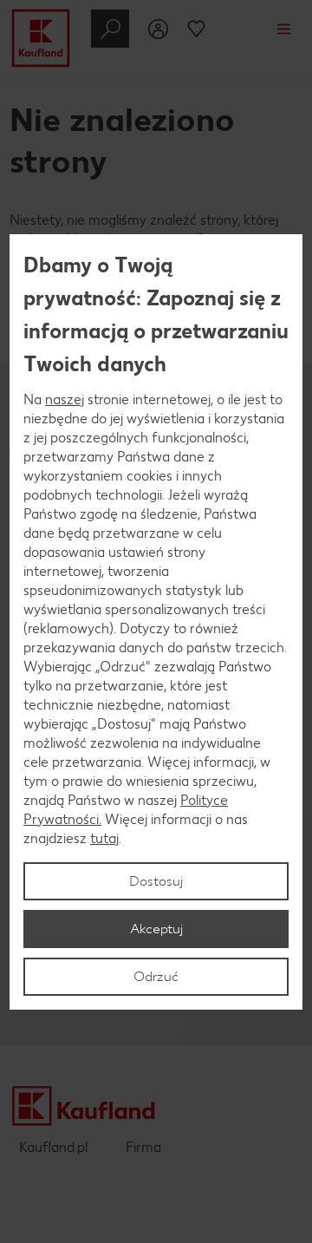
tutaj (104, 838)
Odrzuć (156, 976)
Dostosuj (156, 881)
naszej (64, 399)
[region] (156, 622)
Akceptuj (156, 928)
